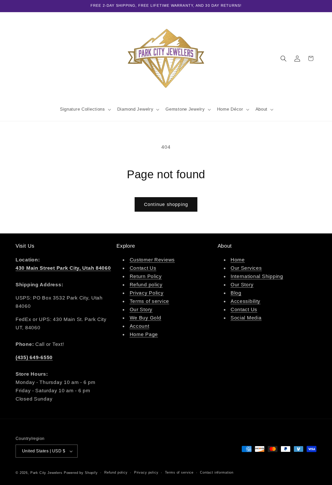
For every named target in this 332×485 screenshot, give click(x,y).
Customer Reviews (152, 259)
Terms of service (149, 301)
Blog (236, 293)
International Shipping (257, 276)
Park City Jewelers (46, 473)
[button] (84, 109)
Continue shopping (166, 204)
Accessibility (245, 301)
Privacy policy (146, 472)
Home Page (144, 334)
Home (238, 259)
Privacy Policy (147, 293)
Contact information (216, 472)
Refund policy (146, 284)
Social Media (246, 317)
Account (139, 326)
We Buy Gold (145, 317)
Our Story (141, 309)
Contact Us (143, 268)
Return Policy (146, 276)
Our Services (246, 268)
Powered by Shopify (81, 473)
